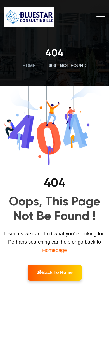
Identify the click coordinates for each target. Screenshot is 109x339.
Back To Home (57, 272)
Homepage (54, 250)
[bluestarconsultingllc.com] (29, 16)
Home (30, 65)
